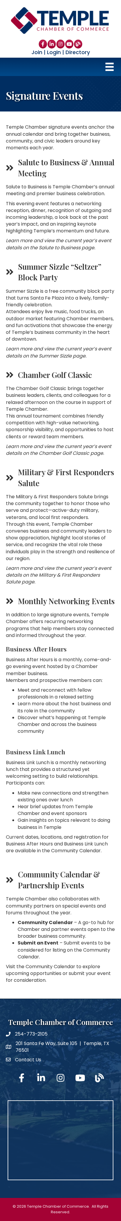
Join (36, 52)
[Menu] (109, 67)
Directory (77, 52)
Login (54, 52)
